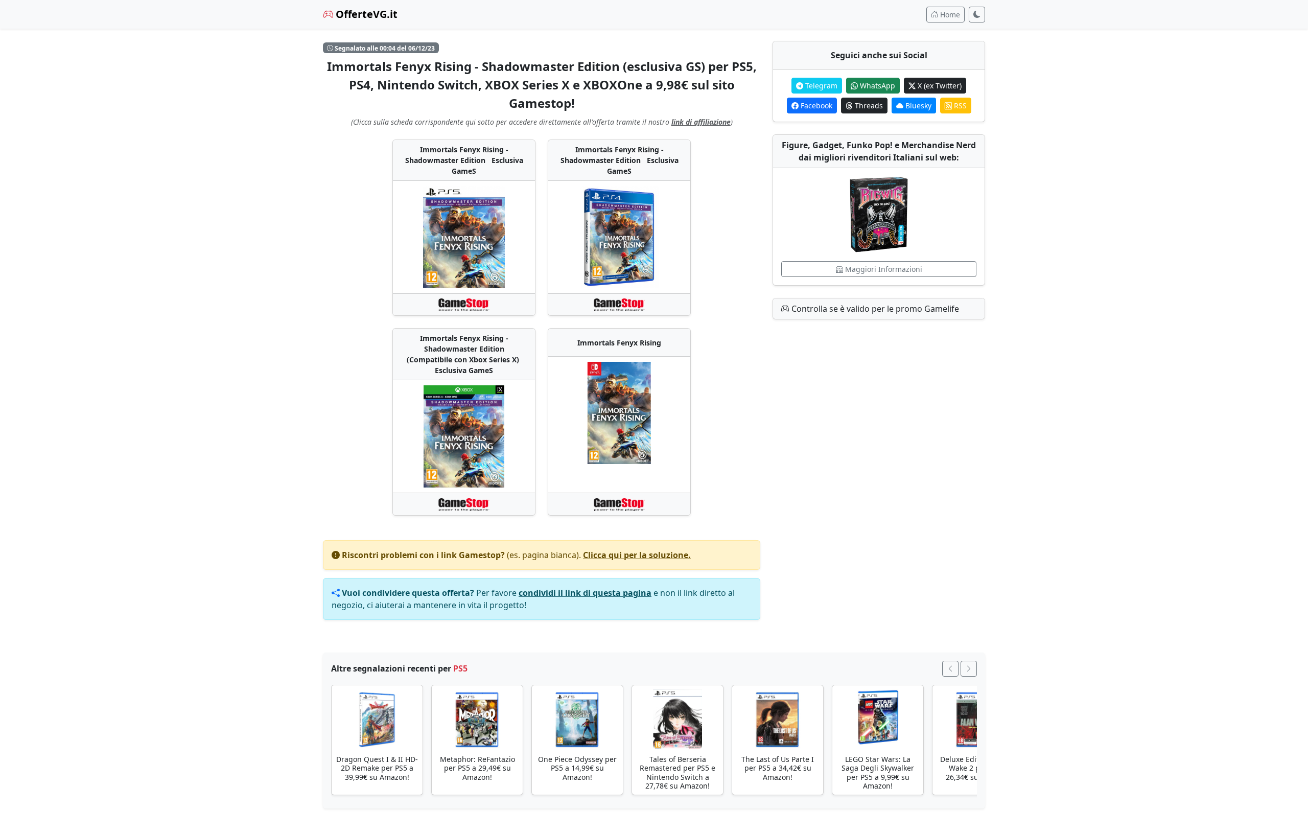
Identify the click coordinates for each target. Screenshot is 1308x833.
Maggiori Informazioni (882, 269)
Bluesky (917, 105)
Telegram (820, 85)
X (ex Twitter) (939, 85)
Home (949, 14)
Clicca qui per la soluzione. (637, 555)
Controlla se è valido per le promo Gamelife (874, 308)
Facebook (815, 105)
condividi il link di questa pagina (585, 592)
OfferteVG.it (365, 14)
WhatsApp (876, 85)
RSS (959, 105)
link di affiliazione (701, 122)
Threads (868, 105)
